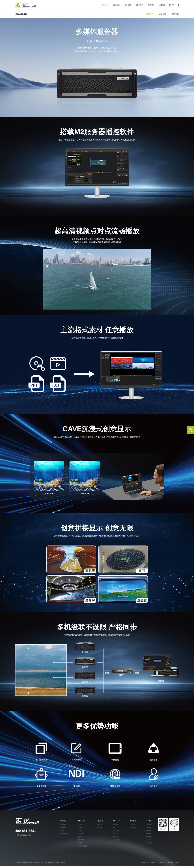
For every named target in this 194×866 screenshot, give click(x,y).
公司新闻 (133, 824)
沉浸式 (80, 837)
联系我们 (149, 840)
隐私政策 (161, 862)
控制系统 (63, 828)
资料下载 (175, 14)
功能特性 (150, 14)
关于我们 (162, 5)
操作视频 (115, 837)
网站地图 (144, 862)
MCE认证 (116, 828)
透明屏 (80, 843)
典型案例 (127, 5)
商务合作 (149, 843)
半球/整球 (81, 833)
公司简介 (149, 824)
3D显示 (80, 831)
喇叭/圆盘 (81, 840)
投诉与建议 (116, 840)
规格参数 (162, 14)
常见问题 (115, 833)
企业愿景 (149, 828)
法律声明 (153, 862)
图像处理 (63, 824)
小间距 (80, 824)
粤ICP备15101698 (60, 862)
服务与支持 (139, 5)
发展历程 (149, 831)
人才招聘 (149, 837)
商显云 (62, 831)
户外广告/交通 (82, 846)
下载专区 (115, 824)
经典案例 (99, 824)
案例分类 (99, 828)
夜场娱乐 (81, 828)
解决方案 (116, 5)
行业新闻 (133, 828)
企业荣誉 (149, 833)
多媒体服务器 (64, 833)
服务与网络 (116, 831)
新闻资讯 (151, 5)
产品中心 (105, 5)
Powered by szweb (173, 862)
